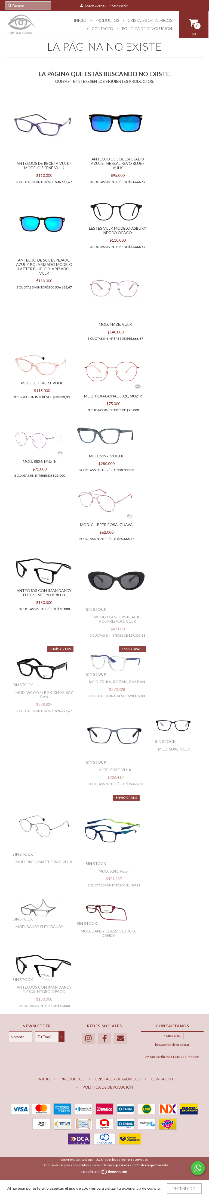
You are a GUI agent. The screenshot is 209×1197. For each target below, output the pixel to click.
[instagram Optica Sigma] (88, 1038)
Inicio (80, 20)
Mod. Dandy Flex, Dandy (39, 926)
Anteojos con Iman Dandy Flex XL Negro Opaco (44, 989)
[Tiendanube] (104, 1173)
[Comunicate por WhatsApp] (198, 1168)
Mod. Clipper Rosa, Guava (106, 524)
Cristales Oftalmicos (149, 20)
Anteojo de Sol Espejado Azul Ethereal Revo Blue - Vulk (117, 163)
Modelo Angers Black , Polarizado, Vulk (117, 619)
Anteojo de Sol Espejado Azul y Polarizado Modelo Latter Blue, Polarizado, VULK (44, 266)
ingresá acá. (121, 1165)
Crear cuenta (95, 5)
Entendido (184, 1188)
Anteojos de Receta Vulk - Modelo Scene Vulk (44, 165)
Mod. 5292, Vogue (106, 456)
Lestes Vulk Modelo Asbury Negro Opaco (117, 230)
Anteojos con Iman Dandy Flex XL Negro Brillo (44, 592)
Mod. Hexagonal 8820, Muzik (113, 396)
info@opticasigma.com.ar (172, 1044)
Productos (106, 20)
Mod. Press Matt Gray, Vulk (44, 861)
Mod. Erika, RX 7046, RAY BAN (117, 681)
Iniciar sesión (118, 5)
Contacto (102, 28)
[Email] (120, 1038)
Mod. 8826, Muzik (40, 461)
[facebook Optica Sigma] (104, 1038)
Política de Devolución (146, 28)
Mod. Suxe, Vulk (115, 769)
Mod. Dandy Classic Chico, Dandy (108, 933)
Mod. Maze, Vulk (115, 324)
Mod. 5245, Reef (114, 871)
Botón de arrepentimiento (150, 1165)
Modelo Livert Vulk (42, 383)
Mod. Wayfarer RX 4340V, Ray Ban (44, 694)
